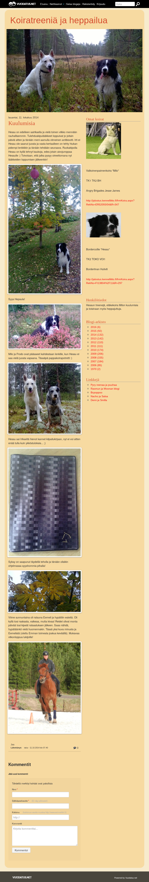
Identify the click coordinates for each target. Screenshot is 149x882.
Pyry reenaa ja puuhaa (104, 384)
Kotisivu (39, 812)
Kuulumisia (21, 123)
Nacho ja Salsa (99, 396)
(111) (97, 346)
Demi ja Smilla (99, 400)
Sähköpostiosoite (30, 800)
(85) (96, 365)
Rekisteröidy (88, 4)
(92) (96, 330)
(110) (97, 342)
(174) (97, 349)
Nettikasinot (56, 4)
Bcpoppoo (96, 392)
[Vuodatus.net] (22, 877)
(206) (97, 353)
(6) (95, 327)
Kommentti (17, 823)
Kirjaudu (101, 4)
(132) (97, 334)
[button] (63, 4)
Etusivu (44, 4)
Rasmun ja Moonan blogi (105, 388)
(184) (97, 361)
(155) (97, 357)
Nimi (15, 789)
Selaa (73, 4)
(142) (97, 338)
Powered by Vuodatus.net (125, 877)
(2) (95, 369)
